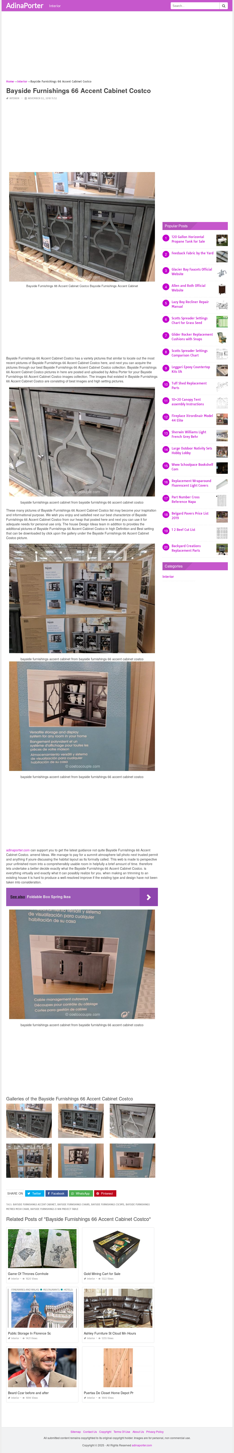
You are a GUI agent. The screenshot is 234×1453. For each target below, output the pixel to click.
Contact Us (90, 1432)
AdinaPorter (24, 5)
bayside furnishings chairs (73, 1204)
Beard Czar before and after (28, 1392)
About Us (138, 1432)
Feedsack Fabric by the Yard (192, 253)
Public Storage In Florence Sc (29, 1333)
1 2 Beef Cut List (183, 530)
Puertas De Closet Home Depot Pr (108, 1392)
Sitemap (76, 1432)
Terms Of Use (122, 1432)
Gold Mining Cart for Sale (102, 1273)
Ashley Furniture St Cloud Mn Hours (110, 1333)
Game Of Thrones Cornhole (28, 1273)
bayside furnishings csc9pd (107, 1204)
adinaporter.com (18, 850)
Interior (55, 6)
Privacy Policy (155, 1432)
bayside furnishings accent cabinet (34, 1204)
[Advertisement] (117, 47)
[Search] (223, 5)
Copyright (105, 1432)
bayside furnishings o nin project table (54, 1209)
